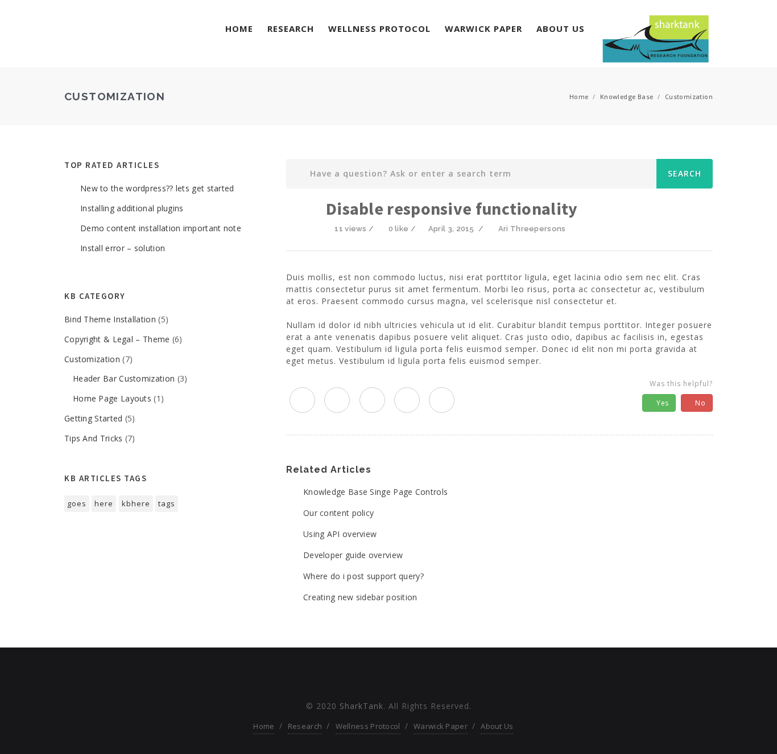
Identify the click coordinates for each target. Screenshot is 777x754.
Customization (689, 96)
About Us (560, 28)
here (103, 503)
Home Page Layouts (112, 398)
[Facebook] (368, 676)
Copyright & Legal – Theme (117, 339)
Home (239, 28)
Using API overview (340, 533)
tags (166, 503)
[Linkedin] (408, 676)
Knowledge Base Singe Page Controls (375, 491)
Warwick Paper (483, 28)
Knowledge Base (627, 96)
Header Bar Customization (124, 378)
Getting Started (93, 418)
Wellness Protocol (379, 28)
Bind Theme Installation (110, 319)
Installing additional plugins (132, 208)
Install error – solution (122, 248)
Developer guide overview (353, 555)
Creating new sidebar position (360, 597)
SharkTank (361, 705)
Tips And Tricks (93, 438)
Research (290, 28)
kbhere (136, 503)
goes (76, 503)
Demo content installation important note (160, 228)
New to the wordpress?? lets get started (157, 188)
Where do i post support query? (363, 576)
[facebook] (337, 400)
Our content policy (338, 512)
